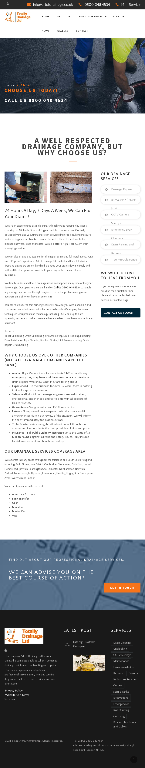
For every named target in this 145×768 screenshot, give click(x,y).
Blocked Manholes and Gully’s (124, 724)
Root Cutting (121, 710)
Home (45, 16)
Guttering (119, 716)
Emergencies (121, 704)
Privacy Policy (14, 690)
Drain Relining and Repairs (122, 249)
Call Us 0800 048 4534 (36, 100)
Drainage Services (90, 16)
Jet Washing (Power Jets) (123, 204)
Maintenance (121, 661)
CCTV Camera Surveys (120, 219)
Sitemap (10, 699)
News (45, 31)
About (61, 16)
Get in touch (122, 587)
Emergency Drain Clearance (122, 234)
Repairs (118, 673)
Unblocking (120, 648)
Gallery (62, 31)
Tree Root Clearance (124, 259)
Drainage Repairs (122, 189)
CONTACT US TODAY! (118, 312)
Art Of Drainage (33, 741)
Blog (116, 16)
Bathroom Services (125, 679)
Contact (82, 31)
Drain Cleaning (122, 642)
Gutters (117, 685)
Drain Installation (123, 667)
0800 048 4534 (97, 5)
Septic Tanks (121, 691)
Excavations (120, 697)
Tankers (133, 673)
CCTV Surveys (122, 655)
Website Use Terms (17, 695)
